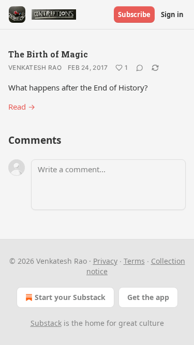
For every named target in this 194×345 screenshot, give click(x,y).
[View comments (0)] (139, 68)
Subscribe (134, 14)
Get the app (148, 297)
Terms (134, 261)
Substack (46, 323)
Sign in (172, 14)
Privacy (105, 261)
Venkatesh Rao (35, 67)
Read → (21, 106)
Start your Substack (70, 297)
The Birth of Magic (48, 54)
